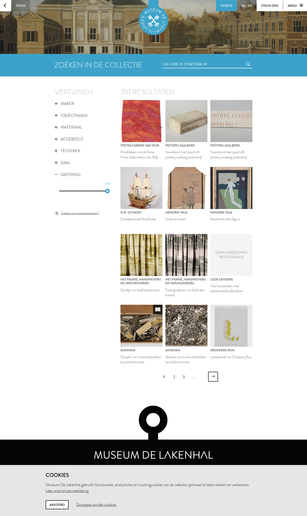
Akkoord (57, 505)
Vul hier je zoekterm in (176, 59)
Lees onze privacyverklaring (67, 491)
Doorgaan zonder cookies (96, 504)
